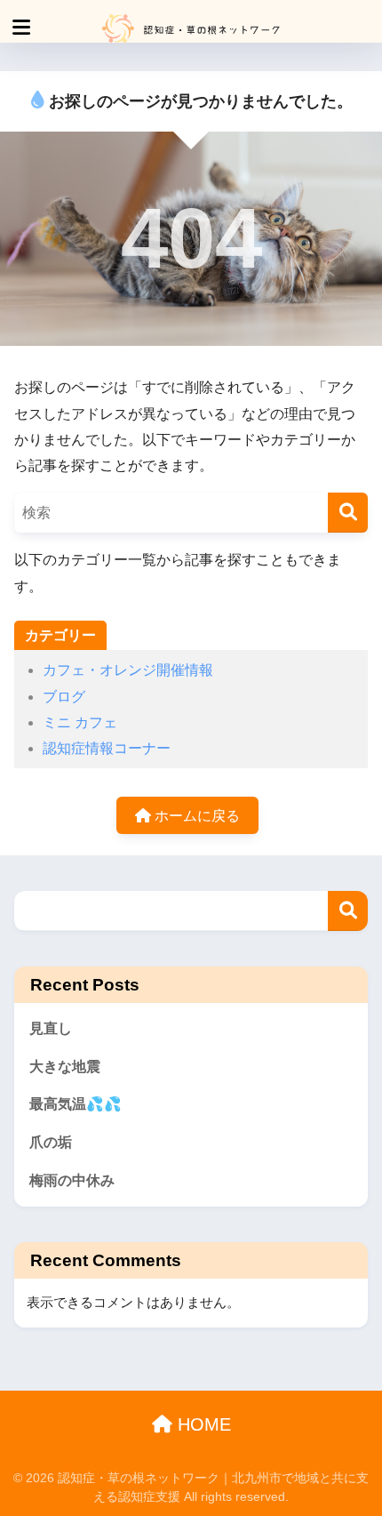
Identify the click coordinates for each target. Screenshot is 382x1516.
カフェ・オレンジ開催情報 (128, 670)
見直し (50, 1028)
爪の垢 (50, 1142)
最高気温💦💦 (75, 1103)
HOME (201, 1424)
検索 (348, 911)
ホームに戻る (195, 815)
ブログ (64, 696)
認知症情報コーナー (107, 748)
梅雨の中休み (72, 1180)
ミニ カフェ (80, 722)
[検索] (348, 513)
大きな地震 (64, 1066)
